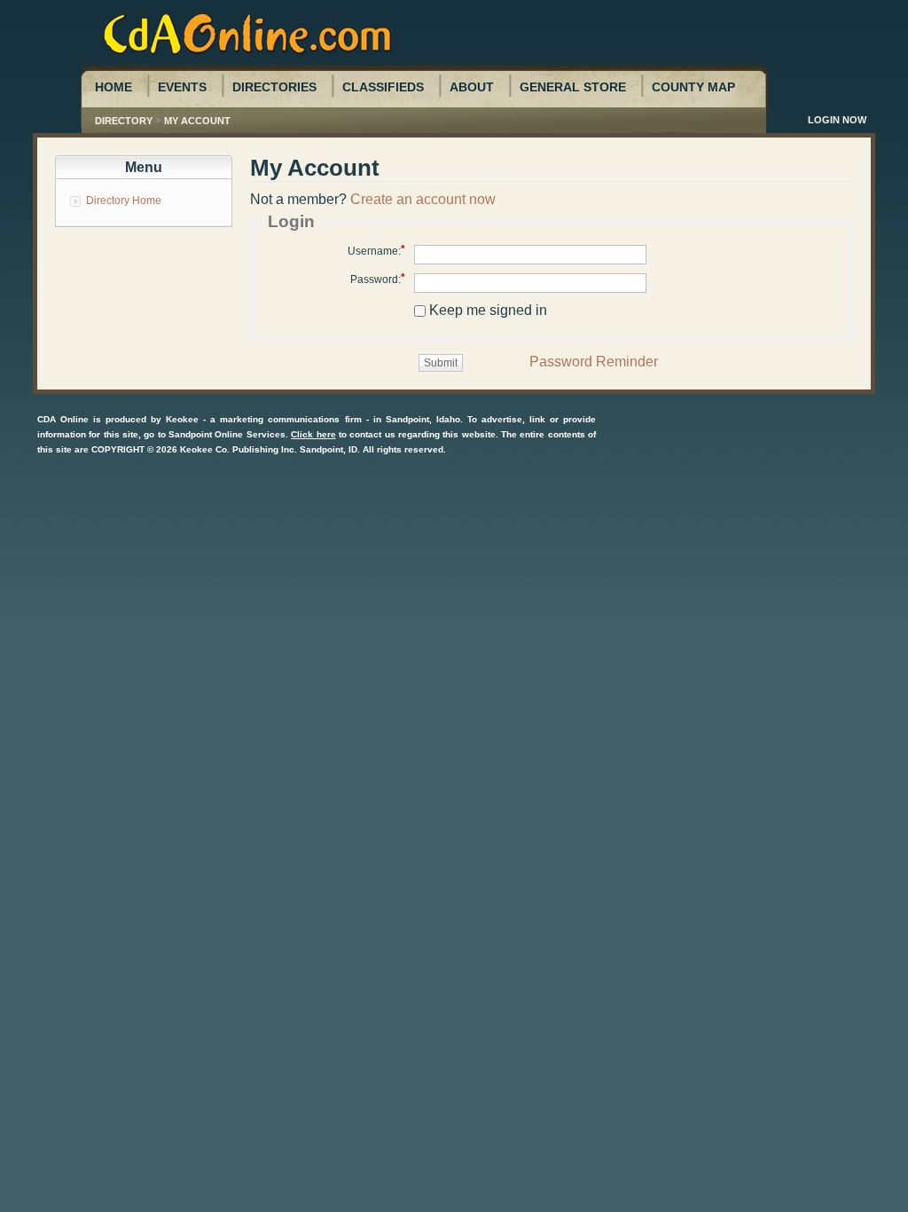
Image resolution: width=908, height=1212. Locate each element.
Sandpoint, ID (328, 449)
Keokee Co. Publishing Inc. (238, 449)
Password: (375, 279)
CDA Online (63, 419)
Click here (313, 434)
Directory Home (123, 200)
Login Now (837, 119)
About (472, 87)
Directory (124, 120)
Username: (374, 251)
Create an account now (423, 199)
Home (113, 87)
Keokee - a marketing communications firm (263, 419)
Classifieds (383, 87)
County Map (693, 87)
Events (182, 87)
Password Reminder (593, 361)
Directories (274, 87)
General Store (573, 87)
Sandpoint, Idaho (423, 419)
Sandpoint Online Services (227, 434)
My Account (197, 120)
